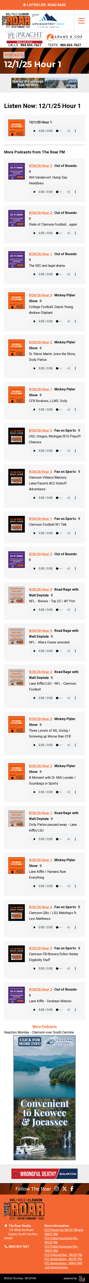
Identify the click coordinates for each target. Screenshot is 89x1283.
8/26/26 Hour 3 (40, 166)
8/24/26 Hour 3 (40, 989)
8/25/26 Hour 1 (40, 813)
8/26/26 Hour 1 (40, 254)
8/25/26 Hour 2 (40, 672)
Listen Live (46, 5)
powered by (70, 1278)
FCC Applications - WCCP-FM (63, 1259)
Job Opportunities (56, 1267)
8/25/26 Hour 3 (40, 554)
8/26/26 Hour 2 (41, 213)
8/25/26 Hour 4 (40, 589)
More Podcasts (44, 1026)
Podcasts (14, 55)
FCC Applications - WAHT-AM (63, 1263)
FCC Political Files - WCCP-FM (63, 1255)
